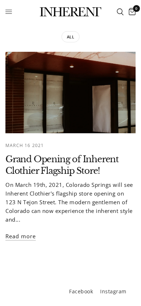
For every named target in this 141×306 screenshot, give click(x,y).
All (70, 36)
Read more (20, 236)
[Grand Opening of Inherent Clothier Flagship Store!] (70, 92)
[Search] (120, 12)
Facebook (81, 291)
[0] (131, 12)
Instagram (113, 291)
